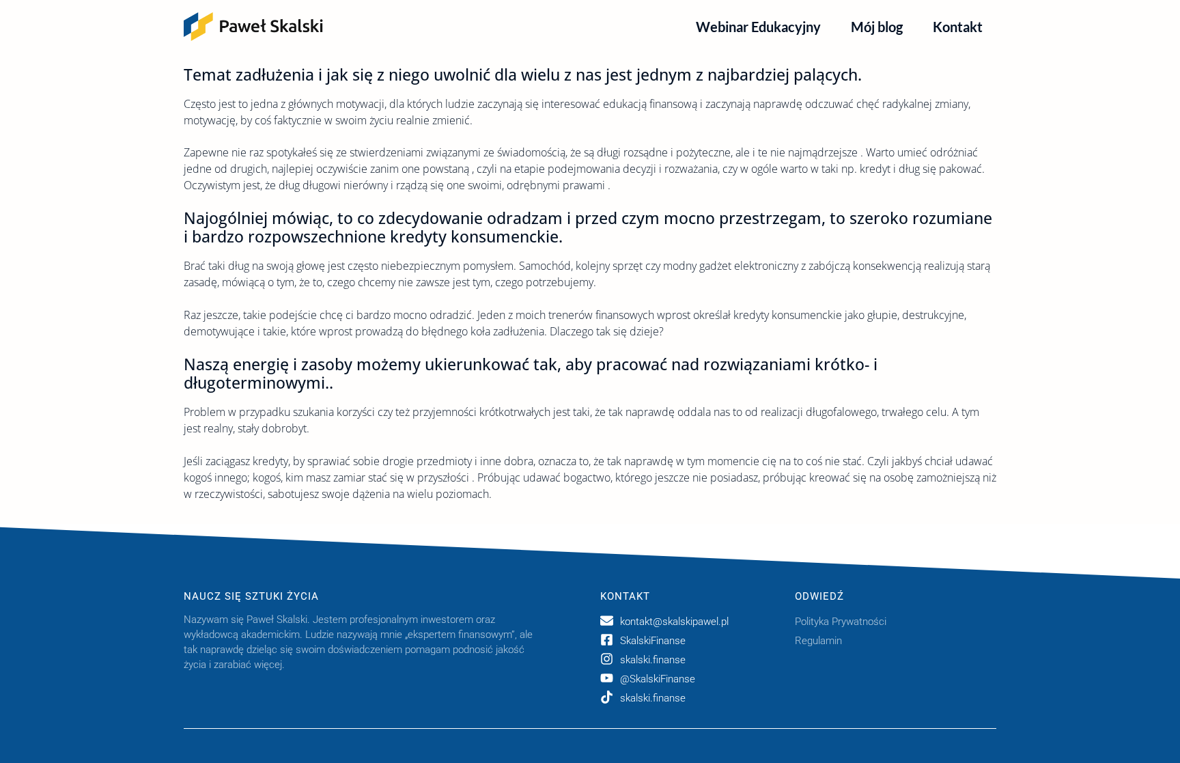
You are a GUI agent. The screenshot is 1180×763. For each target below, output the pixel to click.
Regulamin (818, 641)
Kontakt (958, 26)
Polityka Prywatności (840, 621)
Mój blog (877, 26)
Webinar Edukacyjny (758, 26)
